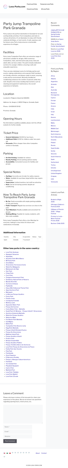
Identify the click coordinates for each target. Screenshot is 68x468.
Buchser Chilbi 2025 (57, 223)
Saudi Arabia (55, 148)
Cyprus (53, 98)
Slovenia (53, 154)
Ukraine (53, 168)
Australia (54, 90)
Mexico (53, 126)
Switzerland (55, 162)
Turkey (53, 165)
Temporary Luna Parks (46, 4)
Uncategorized (56, 170)
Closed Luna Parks (32, 9)
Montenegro (55, 131)
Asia (52, 87)
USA (52, 179)
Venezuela (54, 182)
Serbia (53, 151)
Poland (53, 142)
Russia (53, 145)
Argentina (54, 81)
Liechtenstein (55, 120)
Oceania (53, 140)
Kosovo (53, 117)
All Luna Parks (45, 9)
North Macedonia (56, 137)
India (52, 109)
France (53, 103)
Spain (53, 159)
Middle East (55, 128)
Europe (53, 100)
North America (56, 134)
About (38, 453)
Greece (53, 106)
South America (56, 156)
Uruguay (53, 176)
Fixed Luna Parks (32, 4)
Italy (52, 114)
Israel (53, 112)
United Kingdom (56, 173)
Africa (53, 76)
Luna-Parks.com (17, 6)
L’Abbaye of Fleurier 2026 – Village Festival (57, 211)
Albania (53, 79)
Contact (44, 453)
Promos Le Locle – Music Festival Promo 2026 (57, 218)
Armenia (53, 84)
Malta (53, 123)
